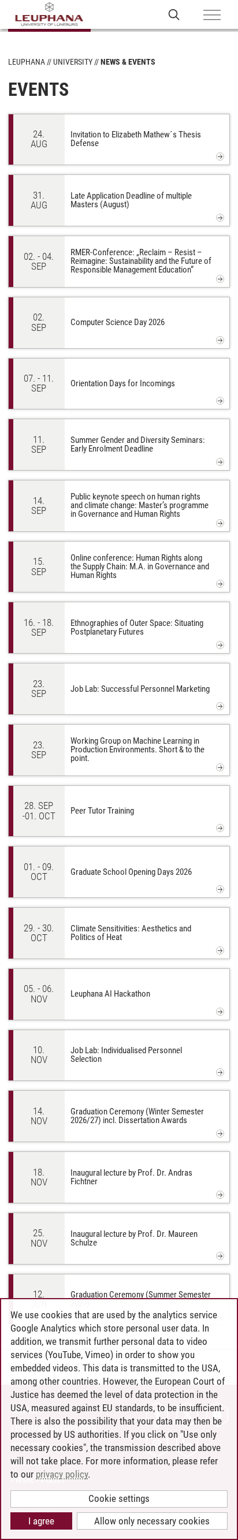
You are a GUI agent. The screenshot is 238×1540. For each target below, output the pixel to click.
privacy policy (62, 1474)
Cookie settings (119, 1498)
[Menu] (212, 16)
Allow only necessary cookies (152, 1521)
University (72, 61)
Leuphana (26, 61)
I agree (41, 1521)
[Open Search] (174, 14)
